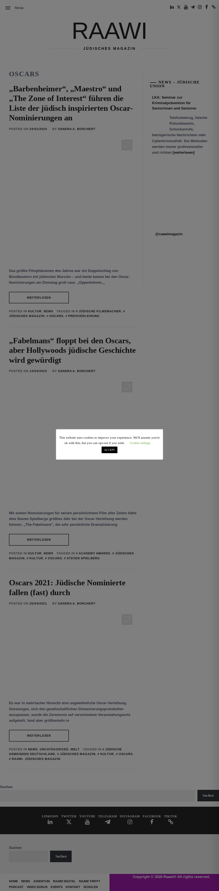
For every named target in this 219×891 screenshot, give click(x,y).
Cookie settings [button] (140, 443)
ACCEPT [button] (109, 449)
